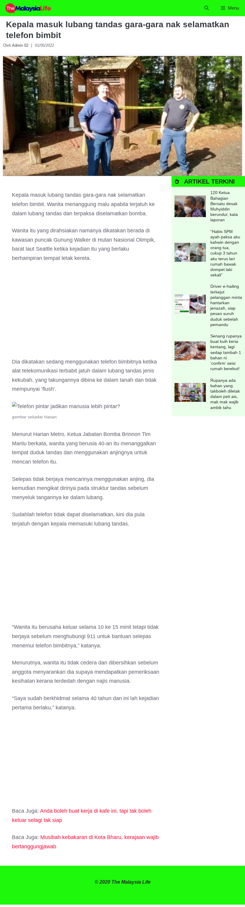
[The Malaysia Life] (28, 8)
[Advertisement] (86, 313)
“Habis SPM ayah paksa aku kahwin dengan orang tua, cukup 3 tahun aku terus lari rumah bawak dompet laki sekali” (225, 253)
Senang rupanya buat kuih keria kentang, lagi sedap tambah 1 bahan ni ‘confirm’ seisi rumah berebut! (226, 352)
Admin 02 (20, 45)
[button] (206, 8)
